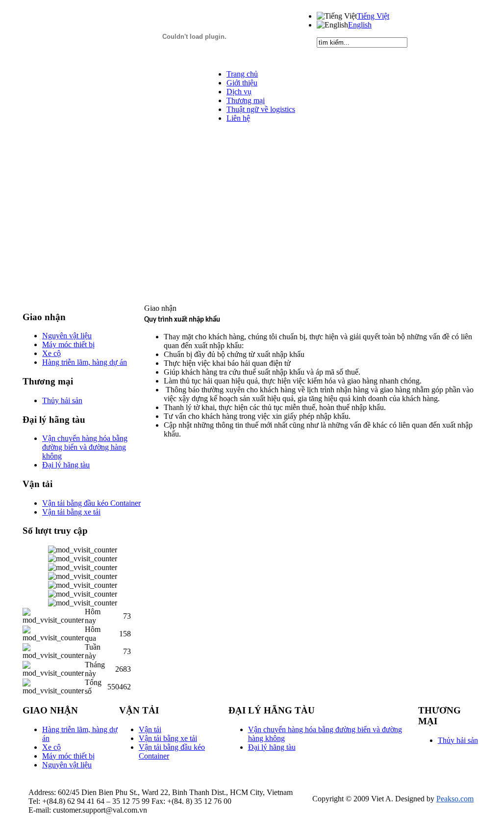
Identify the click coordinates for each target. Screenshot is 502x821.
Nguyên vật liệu (67, 765)
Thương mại (245, 100)
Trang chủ (242, 74)
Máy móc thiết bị (68, 756)
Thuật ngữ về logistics (260, 109)
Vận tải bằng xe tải (168, 738)
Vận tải (150, 729)
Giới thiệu (241, 83)
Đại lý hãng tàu (272, 747)
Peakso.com (455, 798)
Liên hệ (238, 118)
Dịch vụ (238, 91)
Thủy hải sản (458, 740)
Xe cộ (51, 747)
